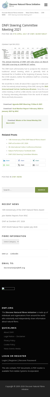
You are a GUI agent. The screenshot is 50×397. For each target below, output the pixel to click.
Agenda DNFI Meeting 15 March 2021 (27, 104)
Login (4, 360)
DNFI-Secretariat (38, 34)
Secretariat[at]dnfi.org (14, 267)
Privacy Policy (9, 340)
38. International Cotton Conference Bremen (24, 147)
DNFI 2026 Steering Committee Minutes (23, 154)
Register (13, 360)
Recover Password (27, 360)
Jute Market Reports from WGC (15, 215)
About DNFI (8, 332)
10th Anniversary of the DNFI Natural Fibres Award (26, 140)
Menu (46, 5)
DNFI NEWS (17, 177)
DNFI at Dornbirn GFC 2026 (18, 143)
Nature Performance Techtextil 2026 (21, 151)
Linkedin (14, 253)
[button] (9, 160)
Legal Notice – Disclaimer (14, 336)
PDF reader (38, 368)
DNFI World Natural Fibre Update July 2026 (19, 227)
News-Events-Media (12, 348)
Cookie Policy (9, 344)
